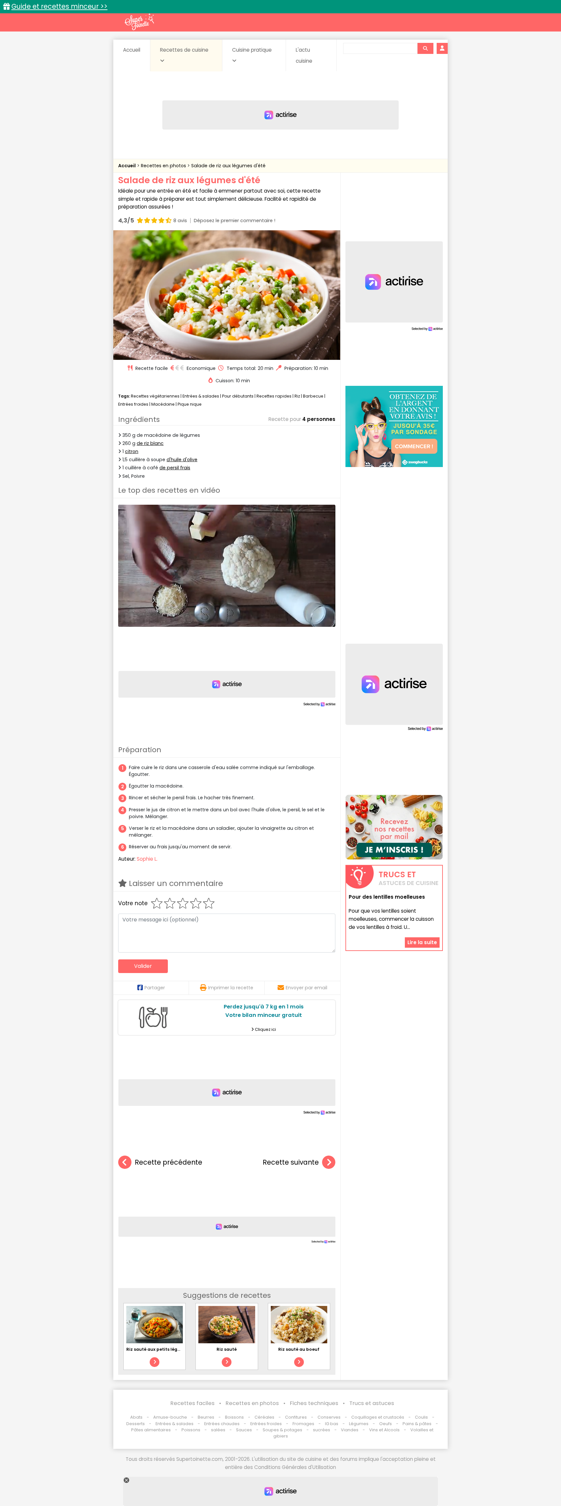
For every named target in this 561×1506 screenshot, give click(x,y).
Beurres (206, 1417)
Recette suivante (291, 1162)
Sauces (244, 1430)
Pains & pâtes (417, 1423)
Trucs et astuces (371, 1403)
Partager (154, 987)
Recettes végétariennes (155, 396)
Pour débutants (238, 396)
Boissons (234, 1417)
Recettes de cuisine (184, 49)
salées (218, 1430)
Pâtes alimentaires (151, 1430)
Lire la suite (422, 942)
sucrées (321, 1430)
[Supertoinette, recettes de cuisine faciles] (139, 22)
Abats (136, 1417)
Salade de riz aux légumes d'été (228, 165)
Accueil (131, 49)
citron (131, 451)
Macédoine (163, 404)
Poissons (190, 1430)
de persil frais (174, 467)
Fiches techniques (314, 1403)
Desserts (135, 1423)
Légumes (358, 1423)
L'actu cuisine (304, 55)
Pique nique (190, 404)
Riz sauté (227, 1349)
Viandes (349, 1430)
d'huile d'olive (182, 459)
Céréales (264, 1417)
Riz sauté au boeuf (298, 1349)
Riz (297, 396)
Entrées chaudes (222, 1423)
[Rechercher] (425, 48)
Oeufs (386, 1423)
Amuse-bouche (170, 1417)
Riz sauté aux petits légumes (158, 1349)
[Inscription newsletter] (394, 827)
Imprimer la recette (230, 987)
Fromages (303, 1423)
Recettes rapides (274, 396)
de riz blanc (150, 443)
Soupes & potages (282, 1430)
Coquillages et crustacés (377, 1417)
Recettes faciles (192, 1403)
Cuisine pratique (252, 49)
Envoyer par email (306, 987)
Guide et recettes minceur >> (59, 6)
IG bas (331, 1423)
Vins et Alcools (384, 1430)
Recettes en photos (164, 165)
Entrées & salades (200, 396)
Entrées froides (133, 404)
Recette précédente (168, 1162)
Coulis (421, 1417)
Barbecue (313, 396)
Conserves (329, 1417)
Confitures (296, 1417)
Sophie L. (147, 858)
